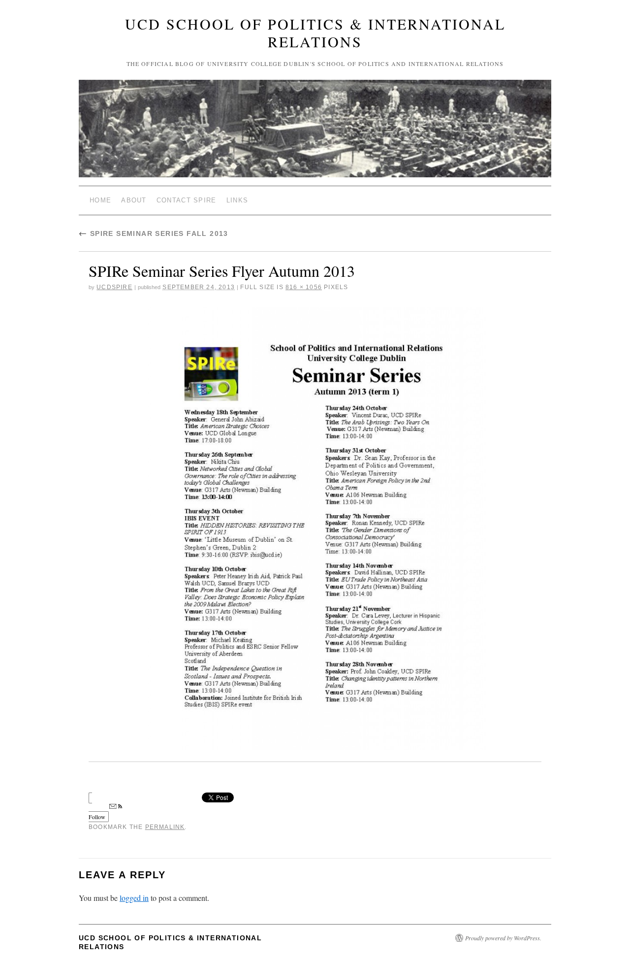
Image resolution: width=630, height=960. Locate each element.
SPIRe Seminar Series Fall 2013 (153, 233)
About (134, 200)
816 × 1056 (303, 287)
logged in (134, 898)
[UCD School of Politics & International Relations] (315, 133)
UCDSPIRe (114, 287)
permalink (165, 827)
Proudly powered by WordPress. (503, 938)
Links (237, 200)
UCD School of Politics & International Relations (315, 32)
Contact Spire (187, 200)
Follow (97, 817)
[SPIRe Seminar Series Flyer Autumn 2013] (315, 528)
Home (100, 200)
